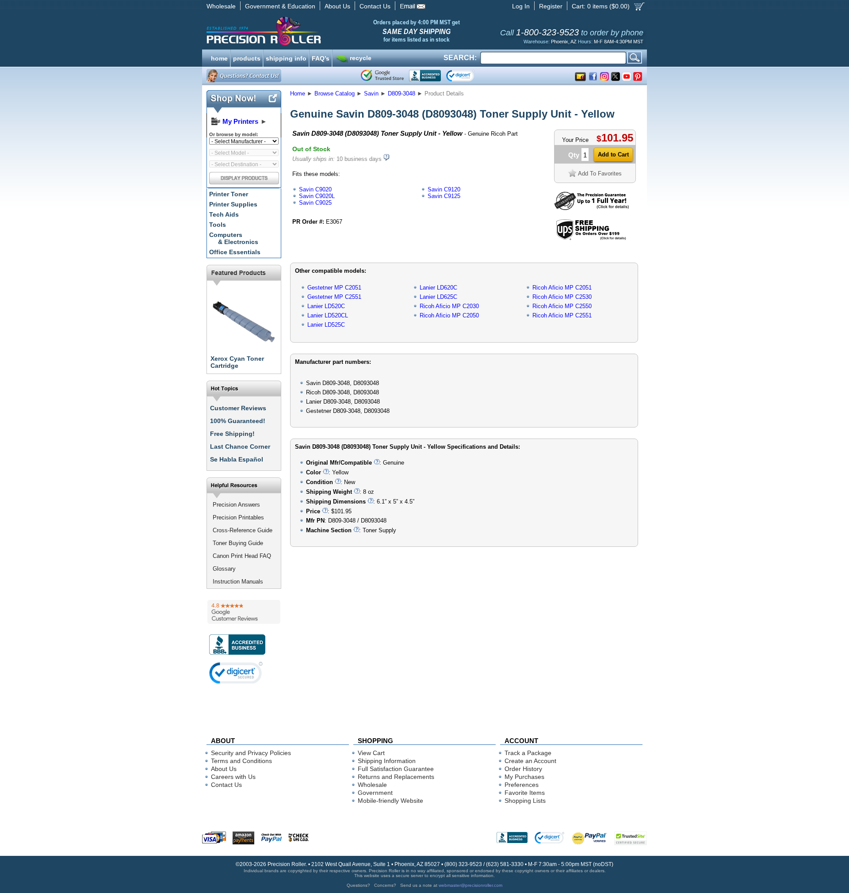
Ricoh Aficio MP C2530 (562, 297)
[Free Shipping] (591, 238)
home (219, 57)
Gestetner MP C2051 (334, 287)
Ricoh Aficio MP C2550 (562, 306)
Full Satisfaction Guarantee (396, 768)
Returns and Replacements (396, 776)
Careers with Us (233, 776)
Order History (523, 768)
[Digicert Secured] (236, 672)
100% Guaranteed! (237, 420)
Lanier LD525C (326, 324)
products (246, 57)
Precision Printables (238, 517)
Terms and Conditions (241, 760)
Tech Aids (224, 214)
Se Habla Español (236, 459)
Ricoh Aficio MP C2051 (562, 287)
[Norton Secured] (467, 75)
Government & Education (280, 6)
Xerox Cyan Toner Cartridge (237, 362)
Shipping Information (387, 760)
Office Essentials (234, 252)
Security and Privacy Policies (251, 752)
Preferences (522, 784)
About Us (337, 6)
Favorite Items (525, 792)
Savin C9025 (315, 202)
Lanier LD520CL (327, 315)
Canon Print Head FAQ (242, 556)
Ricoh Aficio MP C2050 (449, 315)
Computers (233, 238)
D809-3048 (401, 93)
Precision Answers (236, 504)
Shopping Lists (525, 800)
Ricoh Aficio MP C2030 (449, 306)
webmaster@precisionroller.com (470, 885)
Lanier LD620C (438, 287)
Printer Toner (228, 194)
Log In (521, 6)
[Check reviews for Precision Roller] (243, 612)
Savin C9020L (317, 196)
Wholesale (221, 6)
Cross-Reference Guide (242, 530)
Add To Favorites (600, 173)
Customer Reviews (238, 408)
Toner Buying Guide (238, 543)
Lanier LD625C (438, 297)
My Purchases (524, 776)
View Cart (371, 752)
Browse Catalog (334, 93)
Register (550, 6)
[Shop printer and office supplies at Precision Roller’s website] (309, 31)
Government (375, 792)
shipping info (286, 57)
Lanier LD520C (326, 306)
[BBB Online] (425, 75)
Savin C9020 (315, 189)
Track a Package (528, 752)
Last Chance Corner (240, 446)
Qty (573, 155)
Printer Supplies (233, 204)
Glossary (224, 568)
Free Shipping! (232, 433)
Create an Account (530, 760)
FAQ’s (320, 57)
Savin (371, 93)
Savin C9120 (444, 189)
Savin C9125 (444, 196)
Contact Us (374, 6)
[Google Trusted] (382, 75)
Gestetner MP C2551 (334, 297)
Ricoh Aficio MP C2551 (562, 315)
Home (297, 93)
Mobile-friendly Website (390, 800)
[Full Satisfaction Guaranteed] (591, 208)
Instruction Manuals (238, 581)
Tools (217, 224)
